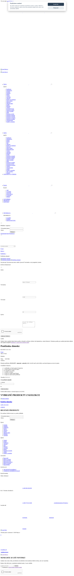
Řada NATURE (7, 460)
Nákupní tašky (9, 103)
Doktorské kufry (10, 149)
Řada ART (5, 458)
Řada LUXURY (7, 463)
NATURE (8, 193)
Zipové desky (9, 101)
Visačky (8, 107)
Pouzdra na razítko (10, 162)
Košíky (8, 104)
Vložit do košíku (4, 389)
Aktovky (8, 98)
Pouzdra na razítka (10, 119)
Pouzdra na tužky (10, 110)
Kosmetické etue (10, 108)
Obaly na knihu (9, 111)
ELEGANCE (9, 194)
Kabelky (8, 91)
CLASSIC (8, 191)
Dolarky (8, 173)
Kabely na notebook (11, 99)
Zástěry (8, 169)
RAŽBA (8, 219)
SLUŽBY (8, 218)
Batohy (8, 94)
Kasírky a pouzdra (10, 121)
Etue (7, 143)
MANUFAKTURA (11, 220)
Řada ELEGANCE (7, 462)
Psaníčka (8, 93)
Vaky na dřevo (9, 171)
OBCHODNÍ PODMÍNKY (9, 469)
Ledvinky (8, 97)
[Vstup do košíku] (37, 63)
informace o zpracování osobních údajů (20, 342)
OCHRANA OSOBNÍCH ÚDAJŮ (11, 471)
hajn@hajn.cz (10, 1)
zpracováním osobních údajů (15, 567)
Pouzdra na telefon (10, 115)
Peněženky (8, 89)
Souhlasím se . (12, 567)
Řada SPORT (6, 464)
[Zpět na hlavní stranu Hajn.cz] (4, 69)
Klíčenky (8, 106)
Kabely (8, 140)
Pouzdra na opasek (10, 116)
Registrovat (11, 233)
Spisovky (8, 102)
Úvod (2, 248)
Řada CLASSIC (7, 459)
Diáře (7, 112)
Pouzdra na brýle (10, 114)
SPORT (8, 196)
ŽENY (2, 251)
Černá (2, 352)
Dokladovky (9, 90)
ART (7, 190)
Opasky (8, 95)
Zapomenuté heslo (5, 233)
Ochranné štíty (9, 120)
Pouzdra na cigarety (10, 117)
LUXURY (8, 195)
